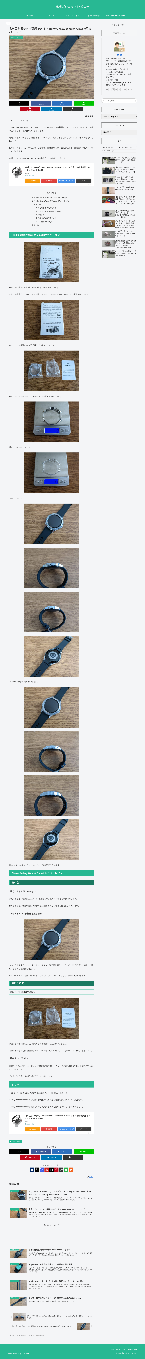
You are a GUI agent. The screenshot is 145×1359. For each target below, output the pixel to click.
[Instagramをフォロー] (42, 1170)
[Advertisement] (51, 1234)
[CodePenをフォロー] (61, 1170)
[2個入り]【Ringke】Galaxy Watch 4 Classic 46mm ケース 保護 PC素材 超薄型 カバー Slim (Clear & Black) (57, 168)
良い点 (38, 204)
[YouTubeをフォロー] (46, 1170)
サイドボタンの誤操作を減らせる (50, 211)
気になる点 (40, 215)
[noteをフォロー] (51, 1170)
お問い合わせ (115, 1349)
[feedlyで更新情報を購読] (66, 1170)
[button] (73, 109)
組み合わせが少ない (45, 222)
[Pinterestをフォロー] (56, 1170)
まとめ (36, 225)
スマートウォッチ (16, 1141)
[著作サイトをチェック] (32, 1170)
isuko (119, 55)
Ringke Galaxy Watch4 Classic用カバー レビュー (52, 201)
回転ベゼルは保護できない (48, 218)
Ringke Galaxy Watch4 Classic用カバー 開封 (51, 197)
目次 (48, 193)
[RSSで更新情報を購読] (71, 1170)
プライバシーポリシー (129, 1349)
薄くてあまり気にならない (48, 208)
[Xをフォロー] (37, 1170)
